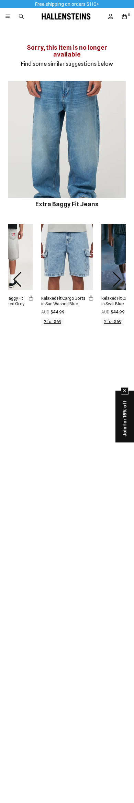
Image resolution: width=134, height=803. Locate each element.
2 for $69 (52, 321)
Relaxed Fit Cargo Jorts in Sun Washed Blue (63, 301)
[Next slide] (116, 279)
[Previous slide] (17, 279)
